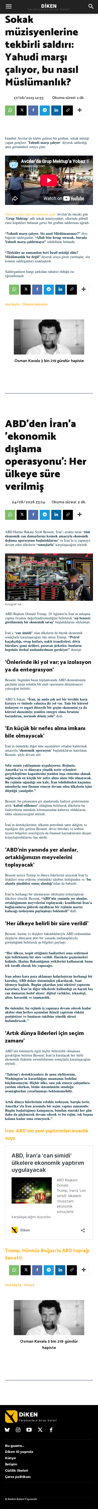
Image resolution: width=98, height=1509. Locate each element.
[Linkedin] (56, 110)
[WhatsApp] (10, 110)
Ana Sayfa (12, 304)
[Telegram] (45, 110)
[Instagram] (18, 1430)
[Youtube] (29, 1430)
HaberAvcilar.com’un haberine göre (30, 214)
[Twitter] (40, 1430)
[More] (79, 110)
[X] (22, 110)
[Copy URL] (68, 110)
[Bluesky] (7, 1430)
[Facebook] (33, 110)
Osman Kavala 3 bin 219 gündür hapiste (49, 361)
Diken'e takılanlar (35, 304)
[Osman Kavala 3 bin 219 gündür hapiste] (49, 337)
